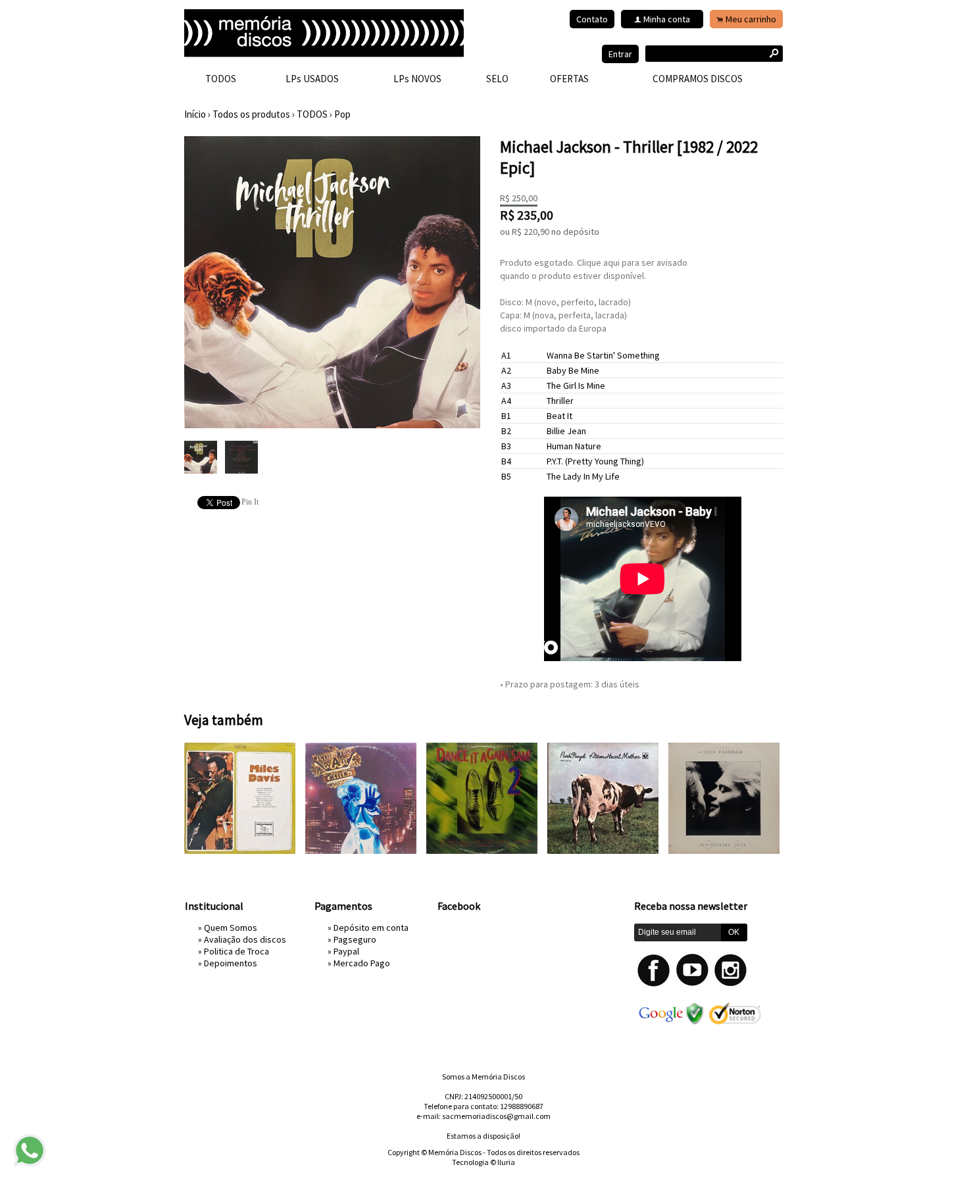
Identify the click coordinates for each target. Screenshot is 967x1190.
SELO (497, 78)
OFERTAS (569, 78)
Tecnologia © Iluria (483, 1162)
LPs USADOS (312, 78)
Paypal (346, 951)
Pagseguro (355, 939)
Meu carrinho (751, 19)
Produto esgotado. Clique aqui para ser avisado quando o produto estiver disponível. (593, 269)
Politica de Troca (236, 951)
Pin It (250, 502)
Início (195, 114)
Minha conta (666, 19)
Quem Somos (230, 927)
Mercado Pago (362, 963)
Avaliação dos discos (245, 939)
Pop (342, 114)
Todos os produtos (251, 114)
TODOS (220, 78)
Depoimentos (230, 963)
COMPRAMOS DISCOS (698, 78)
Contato (592, 19)
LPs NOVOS (417, 78)
